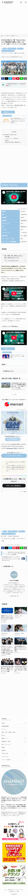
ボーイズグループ (20, 538)
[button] (3, 78)
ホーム (5, 889)
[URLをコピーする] (25, 78)
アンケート (4, 729)
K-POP (4, 48)
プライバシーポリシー (19, 889)
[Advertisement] (14, 19)
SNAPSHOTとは (11, 889)
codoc (25, 491)
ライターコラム (5, 756)
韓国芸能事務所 (5, 726)
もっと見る (14, 394)
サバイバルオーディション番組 (8, 50)
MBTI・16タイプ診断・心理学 (8, 732)
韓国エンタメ (20, 48)
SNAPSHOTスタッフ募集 (14, 891)
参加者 (6, 140)
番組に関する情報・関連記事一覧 (13, 142)
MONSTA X (23, 226)
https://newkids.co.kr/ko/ (13, 260)
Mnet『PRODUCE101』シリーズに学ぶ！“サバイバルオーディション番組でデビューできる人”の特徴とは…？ (17, 120)
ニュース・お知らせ (6, 759)
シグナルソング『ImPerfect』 (12, 138)
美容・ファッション (6, 744)
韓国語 (3, 747)
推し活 (3, 735)
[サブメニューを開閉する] (25, 723)
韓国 (3, 540)
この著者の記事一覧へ (14, 595)
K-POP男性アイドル (12, 48)
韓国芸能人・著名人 (6, 741)
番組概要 (7, 136)
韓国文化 (4, 750)
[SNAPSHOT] (7, 2)
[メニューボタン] (25, 2)
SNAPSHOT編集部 (14, 580)
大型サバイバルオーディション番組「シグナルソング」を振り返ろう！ (17, 356)
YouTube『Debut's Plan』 (13, 536)
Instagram (10, 448)
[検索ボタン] (21, 2)
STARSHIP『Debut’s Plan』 (10, 134)
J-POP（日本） (5, 753)
